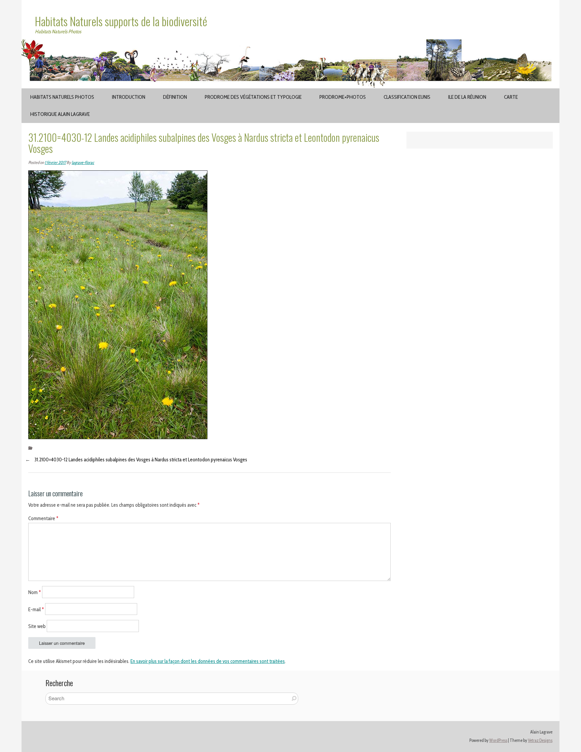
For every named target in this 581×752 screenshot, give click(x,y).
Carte (511, 97)
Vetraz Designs (540, 740)
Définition (175, 97)
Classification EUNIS (407, 97)
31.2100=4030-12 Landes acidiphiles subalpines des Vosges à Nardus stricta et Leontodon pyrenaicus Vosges (140, 460)
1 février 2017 (55, 162)
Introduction (128, 97)
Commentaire (43, 518)
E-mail (36, 609)
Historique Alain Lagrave (60, 114)
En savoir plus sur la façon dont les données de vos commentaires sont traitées (207, 661)
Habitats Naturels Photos (62, 97)
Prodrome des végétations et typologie (253, 97)
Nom (34, 592)
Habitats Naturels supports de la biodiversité (121, 21)
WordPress (498, 740)
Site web (37, 626)
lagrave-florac (83, 162)
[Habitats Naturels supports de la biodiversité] (290, 43)
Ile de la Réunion (467, 97)
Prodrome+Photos (342, 97)
